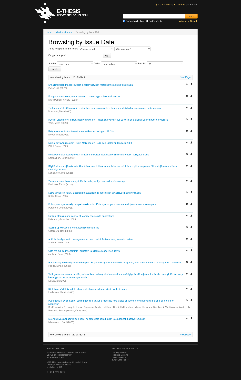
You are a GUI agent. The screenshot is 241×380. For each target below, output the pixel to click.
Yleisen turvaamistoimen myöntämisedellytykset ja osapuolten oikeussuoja (86, 181)
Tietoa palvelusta (120, 352)
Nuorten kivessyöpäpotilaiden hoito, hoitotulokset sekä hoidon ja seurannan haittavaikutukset (96, 318)
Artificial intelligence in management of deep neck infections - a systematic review (90, 239)
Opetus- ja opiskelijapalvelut (59, 355)
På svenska (179, 4)
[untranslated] (187, 84)
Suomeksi (166, 4)
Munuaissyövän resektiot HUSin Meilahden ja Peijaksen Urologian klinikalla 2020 (90, 142)
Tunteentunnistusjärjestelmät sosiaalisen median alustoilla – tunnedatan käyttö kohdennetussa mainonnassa (104, 108)
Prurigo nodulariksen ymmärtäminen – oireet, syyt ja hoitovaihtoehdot (84, 96)
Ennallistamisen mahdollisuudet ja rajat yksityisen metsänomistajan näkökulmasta (90, 84)
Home (49, 32)
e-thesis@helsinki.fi (55, 357)
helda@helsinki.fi (54, 367)
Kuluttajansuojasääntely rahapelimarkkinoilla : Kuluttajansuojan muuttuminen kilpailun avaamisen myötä (102, 204)
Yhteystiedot (55, 348)
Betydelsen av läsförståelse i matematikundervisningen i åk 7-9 (81, 131)
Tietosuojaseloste (120, 355)
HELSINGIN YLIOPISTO (125, 348)
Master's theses (64, 32)
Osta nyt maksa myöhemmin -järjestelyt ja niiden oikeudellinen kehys (84, 250)
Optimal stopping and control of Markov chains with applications (81, 216)
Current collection (135, 21)
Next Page (185, 77)
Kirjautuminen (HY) (120, 360)
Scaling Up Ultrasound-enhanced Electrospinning (73, 227)
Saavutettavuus (119, 357)
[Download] (191, 84)
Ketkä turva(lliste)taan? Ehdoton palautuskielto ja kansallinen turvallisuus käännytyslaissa (94, 192)
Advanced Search (188, 21)
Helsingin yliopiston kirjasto (59, 365)
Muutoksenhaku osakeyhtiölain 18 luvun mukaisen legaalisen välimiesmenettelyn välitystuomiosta (98, 154)
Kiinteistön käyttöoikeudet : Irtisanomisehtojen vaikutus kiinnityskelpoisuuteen (88, 289)
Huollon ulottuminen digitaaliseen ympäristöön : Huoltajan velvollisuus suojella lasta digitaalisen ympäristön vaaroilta (108, 119)
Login (156, 4)
